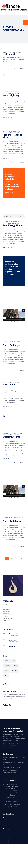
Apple (4, 93)
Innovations (6, 611)
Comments (22, 68)
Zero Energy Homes (13, 225)
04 (21, 558)
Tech (18, 93)
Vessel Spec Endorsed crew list (11, 767)
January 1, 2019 (7, 92)
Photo (6, 670)
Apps (13, 660)
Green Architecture (13, 521)
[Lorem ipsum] (5, 641)
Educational (16, 92)
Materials (6, 614)
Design (9, 93)
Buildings (5, 604)
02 (11, 558)
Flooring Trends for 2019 (13, 136)
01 (7, 558)
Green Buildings (11, 345)
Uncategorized (17, 52)
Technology (6, 621)
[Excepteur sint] (5, 635)
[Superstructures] (14, 422)
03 (16, 558)
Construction (7, 607)
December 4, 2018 (14, 648)
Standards (6, 616)
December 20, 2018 (8, 381)
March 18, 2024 (7, 52)
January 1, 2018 (13, 635)
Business (7, 665)
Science (13, 93)
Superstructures (11, 437)
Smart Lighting (11, 95)
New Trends (9, 384)
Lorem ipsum (13, 640)
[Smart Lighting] (14, 81)
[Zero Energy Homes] (14, 211)
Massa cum (12, 646)
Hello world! (9, 54)
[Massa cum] (5, 647)
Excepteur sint (13, 634)
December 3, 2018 (14, 642)
